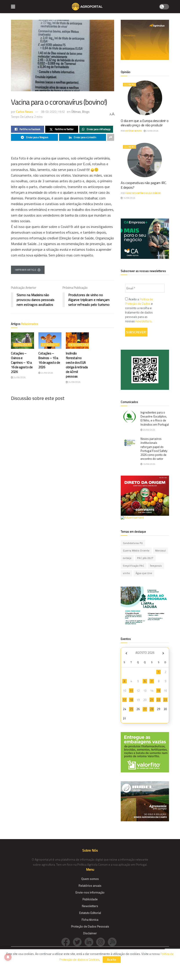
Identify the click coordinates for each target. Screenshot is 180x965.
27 (144, 709)
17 (124, 700)
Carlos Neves (24, 111)
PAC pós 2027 (145, 558)
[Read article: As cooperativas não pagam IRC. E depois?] (145, 160)
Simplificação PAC (133, 566)
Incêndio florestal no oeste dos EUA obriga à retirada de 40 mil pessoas (77, 365)
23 (165, 700)
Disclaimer (90, 933)
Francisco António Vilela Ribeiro (143, 193)
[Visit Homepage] (87, 6)
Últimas (76, 111)
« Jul (126, 653)
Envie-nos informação (90, 892)
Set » (163, 653)
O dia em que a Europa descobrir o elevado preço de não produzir (144, 123)
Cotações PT (22, 344)
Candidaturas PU (133, 543)
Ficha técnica (90, 919)
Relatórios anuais (90, 885)
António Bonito (133, 130)
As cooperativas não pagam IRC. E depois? (143, 185)
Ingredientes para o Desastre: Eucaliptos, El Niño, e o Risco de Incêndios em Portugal (154, 418)
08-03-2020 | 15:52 (53, 111)
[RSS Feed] (113, 941)
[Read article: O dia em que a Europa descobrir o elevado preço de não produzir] (145, 98)
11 (131, 690)
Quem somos (90, 878)
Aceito (111, 959)
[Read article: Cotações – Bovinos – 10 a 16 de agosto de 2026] (49, 340)
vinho (126, 573)
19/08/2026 (148, 464)
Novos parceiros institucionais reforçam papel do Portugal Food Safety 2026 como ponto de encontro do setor (153, 449)
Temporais (156, 566)
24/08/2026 (19, 377)
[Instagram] (102, 941)
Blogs (86, 111)
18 (131, 700)
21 (151, 700)
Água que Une (144, 573)
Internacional (79, 344)
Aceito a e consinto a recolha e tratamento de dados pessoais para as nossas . (139, 310)
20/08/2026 (148, 429)
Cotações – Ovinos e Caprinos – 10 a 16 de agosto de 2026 (22, 362)
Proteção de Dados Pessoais (90, 926)
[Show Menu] (13, 6)
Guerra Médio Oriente (136, 550)
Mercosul (160, 550)
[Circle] (90, 941)
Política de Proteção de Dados (139, 301)
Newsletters (90, 906)
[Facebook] (67, 941)
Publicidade (90, 899)
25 (131, 709)
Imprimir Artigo (25, 270)
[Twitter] (79, 941)
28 (151, 709)
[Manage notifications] (7, 957)
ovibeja (127, 558)
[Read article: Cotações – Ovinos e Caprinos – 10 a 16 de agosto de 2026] (22, 340)
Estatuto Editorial (90, 912)
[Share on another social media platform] (110, 137)
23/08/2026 (152, 130)
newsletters (143, 321)
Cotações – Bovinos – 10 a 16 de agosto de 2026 (49, 360)
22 (158, 700)
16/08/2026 (129, 198)
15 (158, 690)
